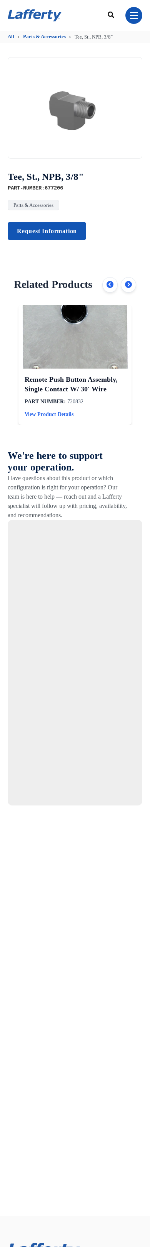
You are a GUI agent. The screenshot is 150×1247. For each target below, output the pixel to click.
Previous (110, 285)
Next (128, 285)
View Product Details (49, 414)
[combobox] (112, 15)
